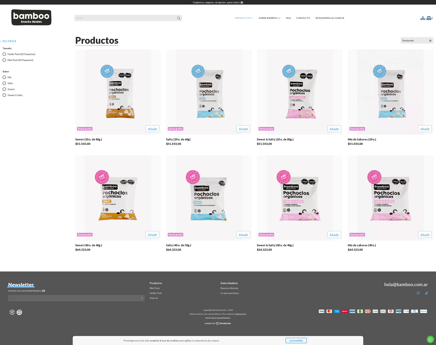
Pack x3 (154, 297)
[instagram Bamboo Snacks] (418, 293)
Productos (243, 18)
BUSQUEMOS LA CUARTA (330, 18)
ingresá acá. (241, 314)
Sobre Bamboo (268, 18)
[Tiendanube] (218, 324)
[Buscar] (179, 18)
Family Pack (156, 293)
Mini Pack (155, 288)
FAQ (288, 18)
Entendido (296, 340)
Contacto (303, 18)
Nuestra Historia (229, 288)
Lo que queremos (230, 293)
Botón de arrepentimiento (218, 318)
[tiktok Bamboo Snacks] (426, 293)
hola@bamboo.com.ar (406, 284)
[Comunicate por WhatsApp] (430, 339)
